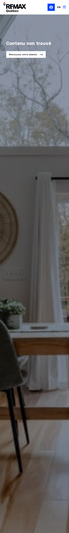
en (59, 7)
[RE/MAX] (12, 7)
